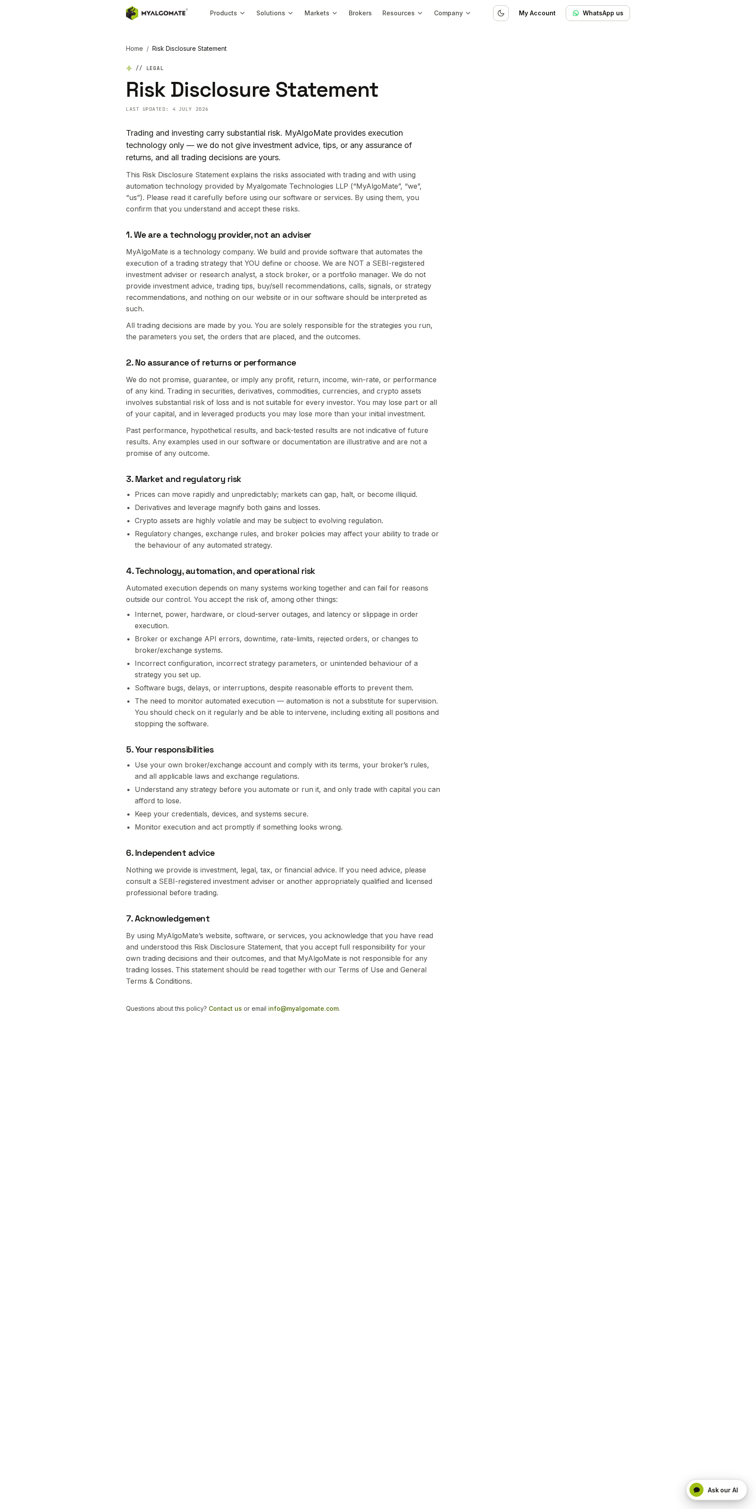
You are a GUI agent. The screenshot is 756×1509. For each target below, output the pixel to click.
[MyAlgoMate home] (157, 13)
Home (134, 48)
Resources (398, 13)
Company (448, 13)
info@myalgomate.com (303, 1008)
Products (223, 13)
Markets (316, 13)
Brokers (360, 13)
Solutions (270, 13)
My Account (537, 13)
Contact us (225, 1008)
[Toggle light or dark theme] (501, 13)
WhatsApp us (603, 13)
